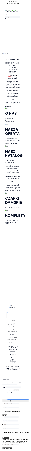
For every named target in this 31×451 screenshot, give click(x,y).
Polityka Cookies (13, 348)
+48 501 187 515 (13, 1)
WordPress (15, 369)
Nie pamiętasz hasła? (7, 392)
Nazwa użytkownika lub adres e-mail (11, 383)
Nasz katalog (13, 351)
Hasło (4, 387)
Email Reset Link (7, 448)
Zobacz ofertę (8, 106)
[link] (5, 18)
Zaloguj (5, 415)
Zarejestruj (5, 438)
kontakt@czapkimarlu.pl (14, 3)
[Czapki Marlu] (11, 11)
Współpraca (13, 361)
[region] (12, 38)
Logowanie (15, 390)
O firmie (13, 357)
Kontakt (13, 362)
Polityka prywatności (13, 346)
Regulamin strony (13, 349)
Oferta (12, 359)
